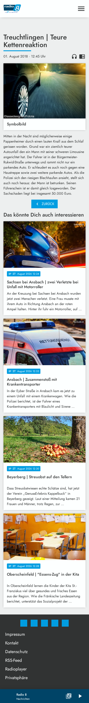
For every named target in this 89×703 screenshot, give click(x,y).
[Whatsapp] (44, 623)
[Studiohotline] (54, 623)
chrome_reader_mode (82, 56)
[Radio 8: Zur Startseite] (39, 8)
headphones (74, 56)
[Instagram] (34, 623)
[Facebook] (23, 623)
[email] (65, 623)
